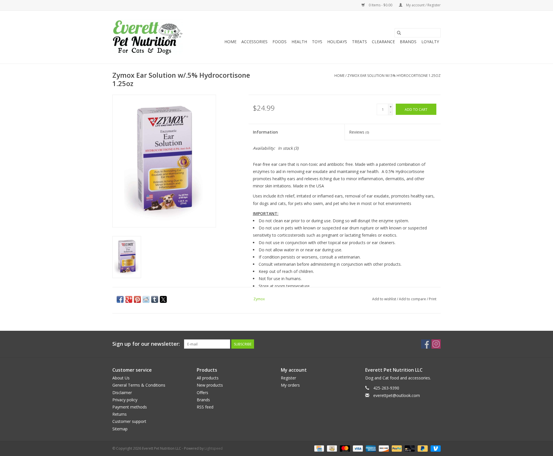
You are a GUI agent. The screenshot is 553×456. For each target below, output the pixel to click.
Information (265, 132)
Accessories (254, 41)
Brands (408, 41)
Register (288, 378)
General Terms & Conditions (138, 385)
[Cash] (331, 448)
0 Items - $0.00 (380, 5)
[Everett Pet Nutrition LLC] (147, 37)
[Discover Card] (383, 448)
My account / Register (423, 5)
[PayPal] (396, 448)
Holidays (337, 41)
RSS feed (205, 407)
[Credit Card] (318, 448)
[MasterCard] (344, 448)
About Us (121, 378)
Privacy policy (124, 399)
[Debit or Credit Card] (409, 448)
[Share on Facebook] (120, 299)
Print (432, 299)
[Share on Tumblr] (154, 299)
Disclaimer (122, 392)
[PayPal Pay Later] (422, 448)
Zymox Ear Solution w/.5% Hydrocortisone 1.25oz (394, 75)
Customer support (129, 421)
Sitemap (120, 429)
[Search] (399, 32)
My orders (290, 385)
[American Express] (370, 448)
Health (299, 41)
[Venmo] (435, 448)
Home (230, 41)
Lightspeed (213, 448)
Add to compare (413, 299)
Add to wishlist (384, 299)
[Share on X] (163, 299)
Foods (279, 41)
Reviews (359, 132)
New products (210, 385)
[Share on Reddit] (146, 299)
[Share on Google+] (128, 299)
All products (208, 378)
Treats (359, 41)
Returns (119, 414)
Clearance (383, 41)
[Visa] (357, 448)
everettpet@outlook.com (396, 395)
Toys (317, 41)
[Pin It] (137, 299)
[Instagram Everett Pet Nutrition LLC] (436, 344)
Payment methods (129, 407)
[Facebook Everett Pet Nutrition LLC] (425, 344)
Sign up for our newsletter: (146, 344)
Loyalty (430, 41)
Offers (202, 392)
